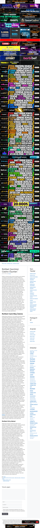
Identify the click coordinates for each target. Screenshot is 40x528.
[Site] (20, 67)
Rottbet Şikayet (34, 435)
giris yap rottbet (32, 352)
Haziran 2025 (32, 334)
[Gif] (20, 110)
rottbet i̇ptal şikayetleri (33, 399)
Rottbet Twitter (34, 423)
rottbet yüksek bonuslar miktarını (33, 431)
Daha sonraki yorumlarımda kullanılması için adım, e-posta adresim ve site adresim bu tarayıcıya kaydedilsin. (14, 510)
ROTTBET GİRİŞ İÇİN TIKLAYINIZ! (20, 40)
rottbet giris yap (33, 385)
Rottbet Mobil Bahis (34, 276)
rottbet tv (32, 421)
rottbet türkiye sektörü (33, 424)
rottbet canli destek (32, 375)
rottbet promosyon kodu (33, 414)
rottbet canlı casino (32, 378)
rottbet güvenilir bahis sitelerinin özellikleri (32, 397)
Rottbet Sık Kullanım (34, 298)
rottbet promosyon (34, 410)
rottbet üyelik (31, 434)
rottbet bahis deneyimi (33, 366)
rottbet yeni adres (32, 425)
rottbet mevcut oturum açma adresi (33, 402)
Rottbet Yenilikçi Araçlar (7, 479)
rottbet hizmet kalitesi (32, 398)
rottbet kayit (33, 401)
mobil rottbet (31, 357)
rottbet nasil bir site (34, 405)
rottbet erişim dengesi (32, 382)
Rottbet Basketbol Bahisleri (32, 369)
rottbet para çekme (32, 407)
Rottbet (4, 476)
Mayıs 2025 (32, 336)
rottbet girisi (33, 383)
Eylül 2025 (32, 333)
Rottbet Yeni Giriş (33, 427)
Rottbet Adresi (33, 273)
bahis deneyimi (32, 350)
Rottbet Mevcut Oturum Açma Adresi (33, 310)
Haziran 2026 (32, 331)
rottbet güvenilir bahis (32, 395)
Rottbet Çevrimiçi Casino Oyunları (8, 477)
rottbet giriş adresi (17, 477)
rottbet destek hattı (32, 379)
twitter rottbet (31, 438)
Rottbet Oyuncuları (6, 480)
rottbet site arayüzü (32, 417)
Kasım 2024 (32, 341)
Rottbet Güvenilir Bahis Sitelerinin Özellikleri (33, 306)
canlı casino (35, 350)
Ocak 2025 (32, 339)
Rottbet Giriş (32, 275)
